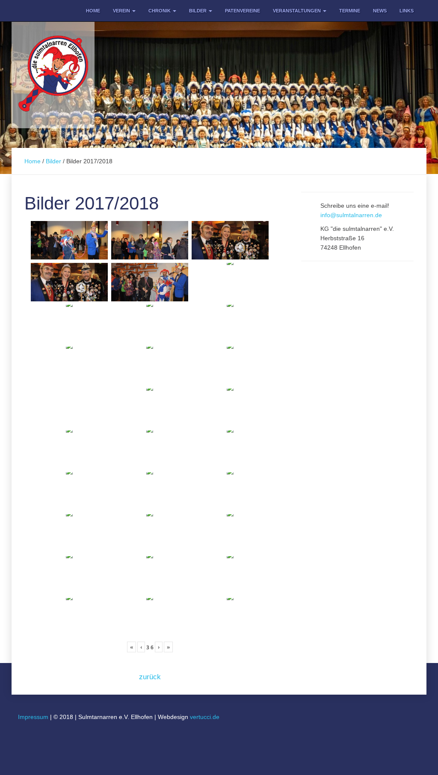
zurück (150, 677)
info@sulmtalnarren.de (351, 215)
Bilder (198, 10)
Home (93, 10)
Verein (122, 10)
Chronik (160, 10)
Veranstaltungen (297, 10)
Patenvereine (242, 10)
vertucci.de (204, 716)
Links (407, 10)
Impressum (33, 716)
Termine (349, 10)
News (380, 10)
